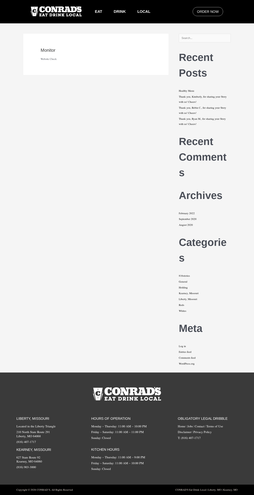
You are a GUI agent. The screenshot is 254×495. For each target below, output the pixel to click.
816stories (184, 275)
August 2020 (186, 224)
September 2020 (187, 219)
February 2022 (187, 213)
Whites (182, 310)
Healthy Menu (186, 90)
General (183, 281)
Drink (120, 11)
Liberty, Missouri (188, 299)
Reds (181, 305)
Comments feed (187, 357)
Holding (183, 287)
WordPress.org (187, 363)
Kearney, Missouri (189, 293)
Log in (182, 346)
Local (143, 11)
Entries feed (185, 351)
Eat (98, 11)
